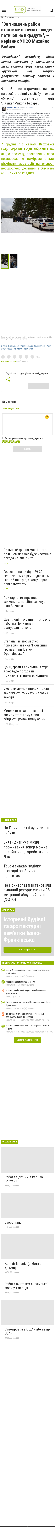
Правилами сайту (11, 441)
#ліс (49, 346)
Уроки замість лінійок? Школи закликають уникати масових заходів (26, 693)
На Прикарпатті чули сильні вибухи (27, 830)
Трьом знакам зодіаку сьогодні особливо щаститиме (22, 871)
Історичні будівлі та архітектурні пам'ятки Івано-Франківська (24, 929)
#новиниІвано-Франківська (32, 346)
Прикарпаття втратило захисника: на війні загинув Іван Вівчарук (24, 602)
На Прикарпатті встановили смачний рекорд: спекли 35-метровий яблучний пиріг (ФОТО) (27, 892)
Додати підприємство (27, 1039)
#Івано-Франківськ (10, 346)
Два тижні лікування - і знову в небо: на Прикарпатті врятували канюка (27, 623)
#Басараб (28, 348)
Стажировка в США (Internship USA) (27, 1331)
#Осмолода (6, 348)
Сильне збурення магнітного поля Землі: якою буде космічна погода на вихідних (27, 554)
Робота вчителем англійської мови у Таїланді (26, 1286)
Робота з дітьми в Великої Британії (24, 1179)
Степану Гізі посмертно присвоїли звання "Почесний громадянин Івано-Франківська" (25, 647)
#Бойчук (18, 348)
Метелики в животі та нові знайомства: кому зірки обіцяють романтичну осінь (24, 715)
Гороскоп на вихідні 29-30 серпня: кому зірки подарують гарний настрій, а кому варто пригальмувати (26, 578)
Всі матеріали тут (27, 949)
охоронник (13, 1222)
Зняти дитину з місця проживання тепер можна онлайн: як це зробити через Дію (27, 849)
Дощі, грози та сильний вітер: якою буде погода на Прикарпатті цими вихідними (26, 671)
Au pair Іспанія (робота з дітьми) (23, 1266)
